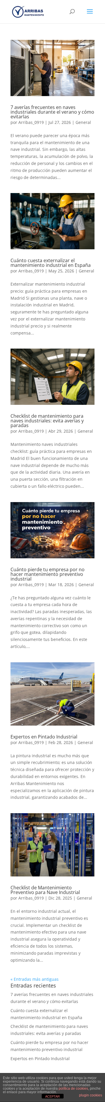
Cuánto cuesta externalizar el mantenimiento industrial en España (50, 262)
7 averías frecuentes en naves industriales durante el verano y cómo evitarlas (52, 112)
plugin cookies (90, 1095)
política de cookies (73, 1088)
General (83, 122)
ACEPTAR (52, 1096)
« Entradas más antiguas (34, 979)
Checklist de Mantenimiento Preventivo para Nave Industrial (45, 889)
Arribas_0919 (31, 122)
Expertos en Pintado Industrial (43, 736)
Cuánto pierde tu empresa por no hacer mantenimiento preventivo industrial (47, 574)
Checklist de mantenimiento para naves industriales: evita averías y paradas (47, 421)
